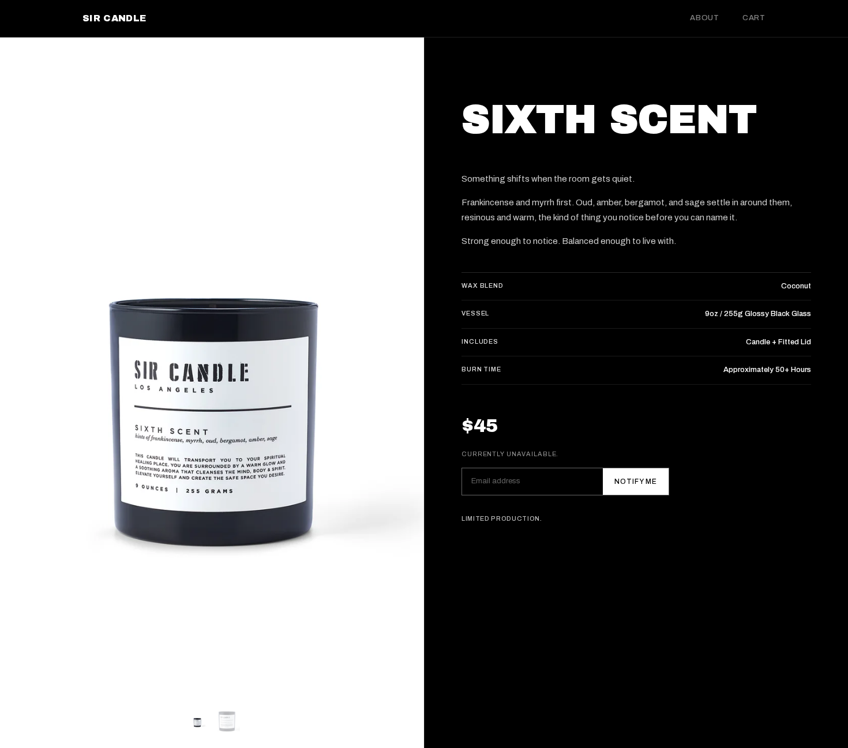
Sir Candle (114, 18)
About (704, 18)
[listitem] (197, 721)
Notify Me (635, 482)
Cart (754, 18)
